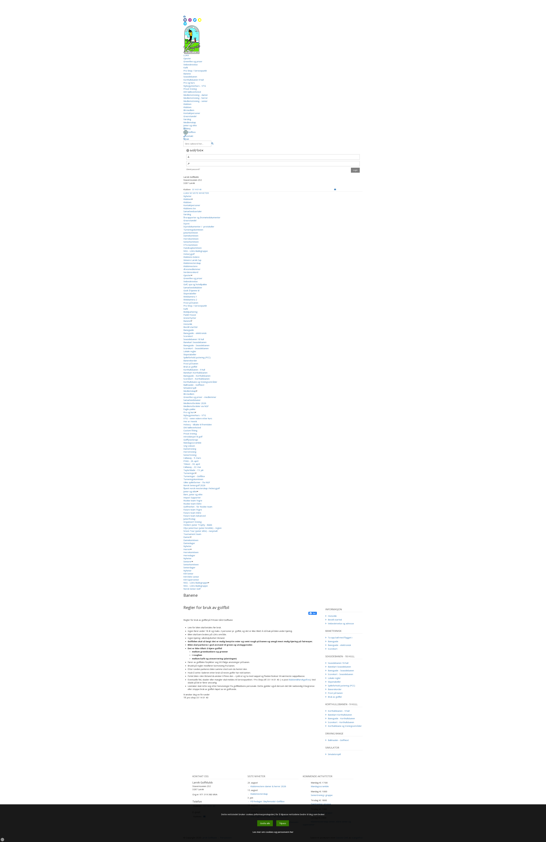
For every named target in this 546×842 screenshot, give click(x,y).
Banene (187, 73)
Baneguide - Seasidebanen (196, 345)
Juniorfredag (189, 518)
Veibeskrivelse (190, 64)
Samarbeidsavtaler (192, 211)
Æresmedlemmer (191, 269)
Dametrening (189, 448)
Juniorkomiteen (190, 232)
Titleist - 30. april (191, 464)
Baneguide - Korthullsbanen (196, 375)
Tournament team (192, 534)
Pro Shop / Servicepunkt (195, 70)
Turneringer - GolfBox (194, 476)
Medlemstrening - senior (195, 101)
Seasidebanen (190, 76)
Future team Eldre (192, 512)
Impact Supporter (192, 497)
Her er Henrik (190, 421)
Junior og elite (190, 125)
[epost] (335, 189)
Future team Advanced (194, 515)
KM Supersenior (191, 579)
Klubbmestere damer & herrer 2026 (268, 786)
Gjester (187, 58)
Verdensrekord (190, 272)
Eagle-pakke (189, 409)
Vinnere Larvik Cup (192, 260)
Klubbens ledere (191, 257)
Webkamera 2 (190, 299)
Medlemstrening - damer (195, 95)
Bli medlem (188, 110)
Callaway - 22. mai (192, 467)
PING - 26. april (190, 461)
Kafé (185, 67)
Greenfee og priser (192, 61)
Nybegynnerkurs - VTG (194, 85)
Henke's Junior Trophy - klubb (197, 524)
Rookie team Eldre (192, 503)
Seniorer (187, 561)
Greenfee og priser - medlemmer (199, 397)
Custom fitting (190, 430)
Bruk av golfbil (190, 366)
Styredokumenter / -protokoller (198, 226)
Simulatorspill (189, 387)
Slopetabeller (189, 293)
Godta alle (265, 823)
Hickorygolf (189, 254)
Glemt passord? (193, 169)
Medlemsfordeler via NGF (196, 406)
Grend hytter (190, 317)
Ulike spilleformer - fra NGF (197, 482)
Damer (186, 537)
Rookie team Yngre (192, 500)
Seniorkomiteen (191, 241)
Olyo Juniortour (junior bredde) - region (202, 528)
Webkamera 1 (190, 296)
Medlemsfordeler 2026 (194, 403)
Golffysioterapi (190, 439)
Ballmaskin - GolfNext (193, 384)
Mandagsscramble (192, 442)
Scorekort (188, 336)
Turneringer (189, 473)
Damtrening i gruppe (321, 803)
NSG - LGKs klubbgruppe (195, 251)
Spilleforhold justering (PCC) (197, 357)
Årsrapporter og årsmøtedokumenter (201, 217)
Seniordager (189, 567)
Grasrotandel (189, 116)
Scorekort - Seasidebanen (196, 348)
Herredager (189, 555)
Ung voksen (189, 445)
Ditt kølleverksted (192, 91)
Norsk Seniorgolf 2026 (194, 485)
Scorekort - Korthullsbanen (196, 378)
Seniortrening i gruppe (322, 795)
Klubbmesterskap (192, 263)
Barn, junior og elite (192, 494)
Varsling (187, 119)
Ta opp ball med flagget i (340, 637)
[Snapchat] (199, 20)
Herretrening (189, 451)
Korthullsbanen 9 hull (193, 79)
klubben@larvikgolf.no (299, 679)
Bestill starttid (190, 327)
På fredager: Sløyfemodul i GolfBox (267, 801)
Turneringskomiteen (193, 229)
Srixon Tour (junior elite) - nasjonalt (200, 531)
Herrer (186, 549)
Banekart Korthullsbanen (195, 372)
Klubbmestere (190, 266)
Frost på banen (190, 302)
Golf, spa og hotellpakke (195, 284)
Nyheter (187, 196)
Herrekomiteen (190, 238)
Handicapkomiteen (192, 247)
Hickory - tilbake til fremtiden (197, 424)
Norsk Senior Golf (192, 588)
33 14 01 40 (196, 189)
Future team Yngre (192, 509)
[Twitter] (195, 20)
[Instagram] (190, 20)
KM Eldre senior (191, 576)
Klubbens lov (189, 208)
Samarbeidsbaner (192, 400)
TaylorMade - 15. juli (193, 470)
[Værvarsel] (185, 23)
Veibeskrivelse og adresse (341, 623)
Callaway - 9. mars (192, 457)
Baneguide (188, 330)
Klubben (187, 104)
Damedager (189, 543)
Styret (186, 223)
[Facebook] (185, 20)
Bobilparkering (190, 311)
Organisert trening (192, 521)
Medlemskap (189, 122)
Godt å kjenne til (191, 290)
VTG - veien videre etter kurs (197, 418)
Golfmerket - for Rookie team (197, 506)
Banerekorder (190, 360)
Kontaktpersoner (191, 113)
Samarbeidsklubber (192, 287)
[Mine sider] (184, 16)
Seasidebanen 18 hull (193, 339)
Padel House (189, 314)
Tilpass (282, 823)
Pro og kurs (189, 82)
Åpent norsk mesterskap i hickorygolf (201, 488)
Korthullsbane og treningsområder (200, 381)
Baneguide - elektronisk (194, 333)
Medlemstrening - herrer (195, 97)
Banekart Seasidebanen (194, 342)
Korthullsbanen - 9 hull (194, 369)
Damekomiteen (190, 235)
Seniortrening (190, 454)
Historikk (187, 324)
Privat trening (190, 88)
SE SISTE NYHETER (199, 193)
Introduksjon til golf (192, 436)
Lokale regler (189, 351)
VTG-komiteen (190, 244)
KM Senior (188, 573)
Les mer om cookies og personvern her (273, 831)
